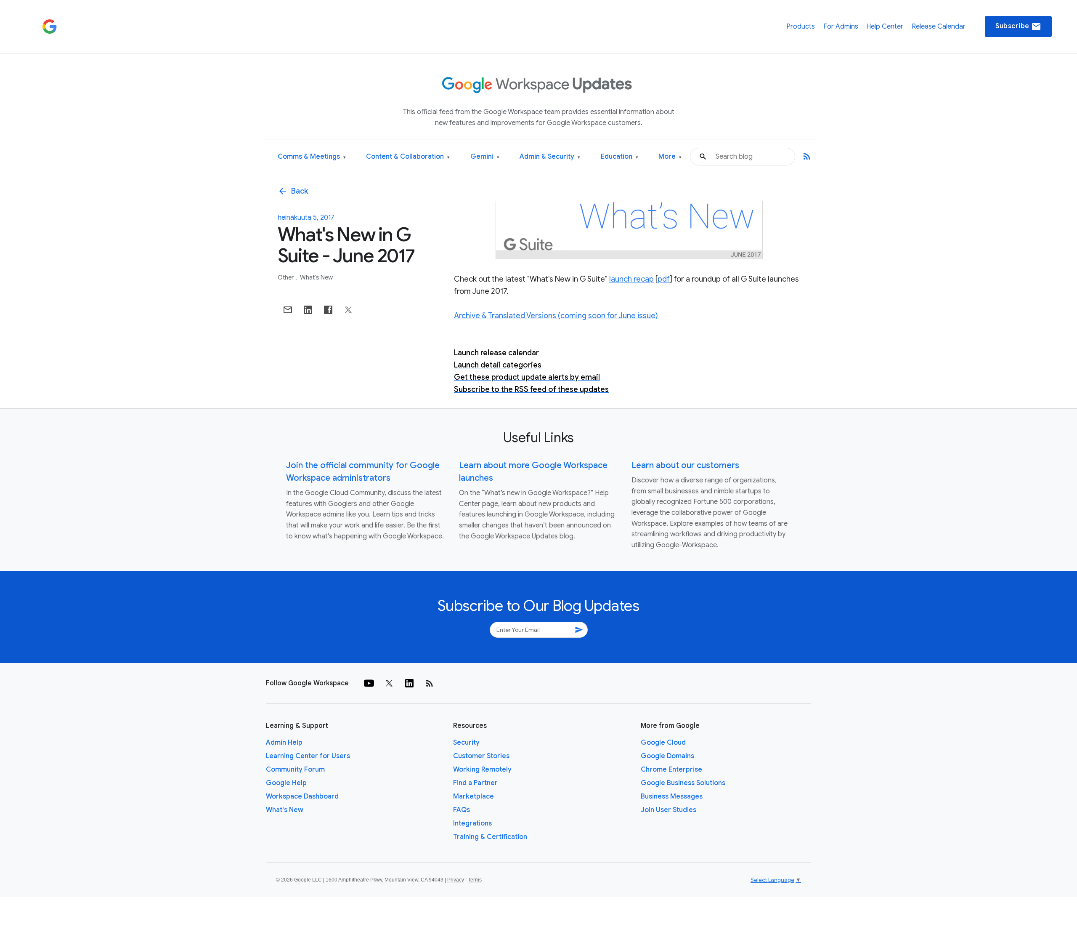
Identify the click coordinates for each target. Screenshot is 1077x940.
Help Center (884, 26)
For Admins (840, 26)
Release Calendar (939, 26)
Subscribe (1018, 26)
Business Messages (672, 796)
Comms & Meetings (312, 157)
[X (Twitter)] (389, 683)
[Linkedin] (409, 683)
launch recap (631, 279)
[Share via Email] (288, 310)
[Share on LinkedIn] (308, 310)
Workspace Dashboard (302, 796)
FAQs (461, 810)
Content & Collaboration (408, 157)
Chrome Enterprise (671, 769)
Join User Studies (668, 810)
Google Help (286, 783)
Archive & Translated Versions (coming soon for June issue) (556, 315)
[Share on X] (348, 310)
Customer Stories (481, 756)
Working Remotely (482, 769)
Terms (475, 880)
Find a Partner (475, 783)
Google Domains (667, 756)
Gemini (484, 157)
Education (619, 157)
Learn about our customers (685, 465)
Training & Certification (490, 837)
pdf (664, 279)
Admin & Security (550, 157)
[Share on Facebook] (328, 310)
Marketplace (473, 796)
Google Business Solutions (683, 783)
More (670, 157)
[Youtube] (369, 683)
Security (466, 742)
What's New (316, 277)
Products (800, 26)
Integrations (472, 823)
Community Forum (295, 769)
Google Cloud (663, 742)
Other (286, 277)
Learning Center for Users (308, 756)
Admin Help (284, 742)
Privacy (455, 880)
